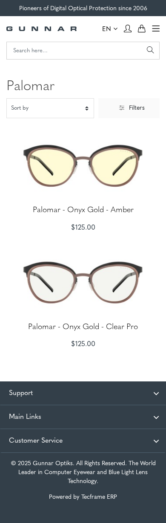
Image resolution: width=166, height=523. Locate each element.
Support (21, 393)
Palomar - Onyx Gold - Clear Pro (83, 327)
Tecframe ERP (99, 497)
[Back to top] (151, 508)
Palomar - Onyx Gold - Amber (83, 210)
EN (107, 29)
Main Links (25, 417)
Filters (137, 108)
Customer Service (36, 441)
